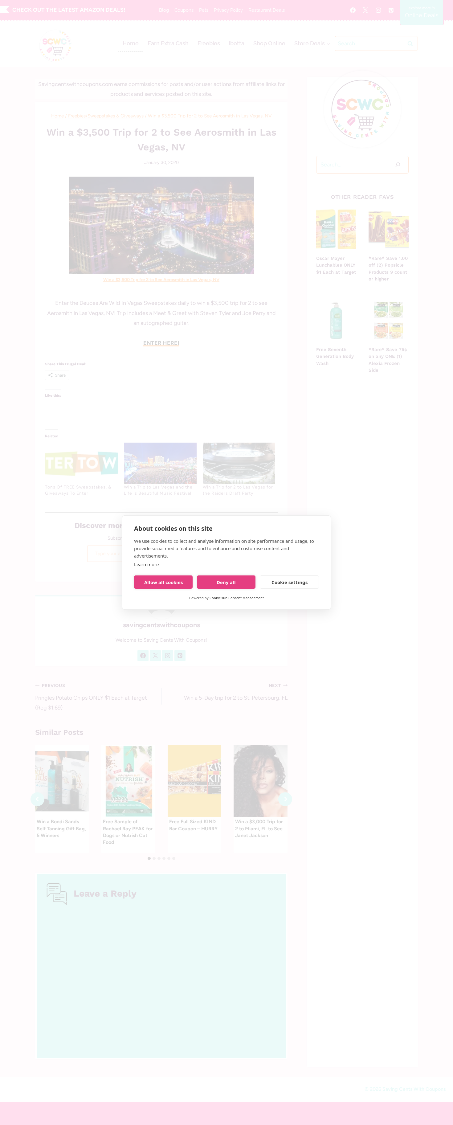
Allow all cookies (163, 582)
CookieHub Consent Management (237, 597)
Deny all (226, 582)
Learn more (146, 564)
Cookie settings (289, 582)
